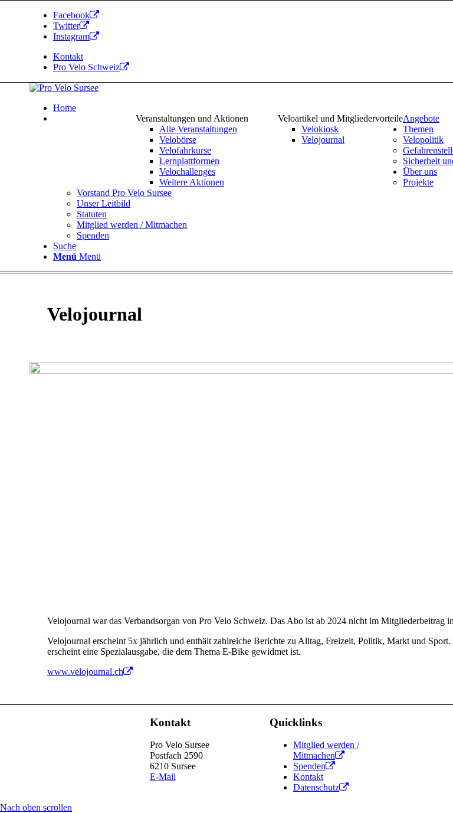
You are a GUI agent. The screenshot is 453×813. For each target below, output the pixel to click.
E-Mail (163, 777)
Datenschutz (316, 787)
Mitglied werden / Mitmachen (326, 750)
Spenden (309, 766)
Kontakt (68, 56)
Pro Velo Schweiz (86, 67)
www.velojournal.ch (85, 672)
